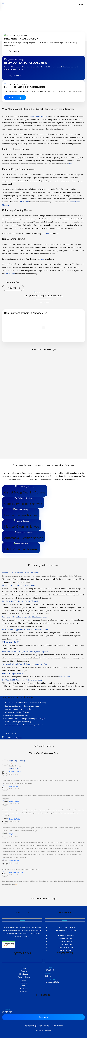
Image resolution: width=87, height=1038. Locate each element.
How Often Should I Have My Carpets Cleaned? (20, 601)
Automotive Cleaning (66, 947)
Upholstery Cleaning (66, 938)
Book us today (15, 97)
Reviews (24, 983)
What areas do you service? (12, 674)
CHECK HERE (64, 677)
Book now (43, 1017)
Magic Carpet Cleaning (38, 116)
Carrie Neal (13, 786)
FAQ (24, 986)
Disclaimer (23, 989)
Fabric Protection (66, 944)
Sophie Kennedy (15, 771)
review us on (13, 768)
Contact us (23, 992)
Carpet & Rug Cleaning (66, 935)
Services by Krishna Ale (43, 1030)
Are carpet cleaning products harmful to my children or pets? (25, 629)
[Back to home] (8, 4)
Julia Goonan (14, 860)
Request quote (14, 75)
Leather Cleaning (66, 941)
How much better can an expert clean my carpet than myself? (25, 652)
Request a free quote (15, 26)
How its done (23, 974)
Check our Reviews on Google (43, 898)
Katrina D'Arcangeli (16, 872)
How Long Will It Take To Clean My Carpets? (19, 585)
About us (24, 971)
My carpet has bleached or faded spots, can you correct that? (25, 664)
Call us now (13, 51)
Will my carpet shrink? (10, 642)
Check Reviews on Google (44, 349)
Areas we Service (24, 977)
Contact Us (11, 733)
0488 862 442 (23, 202)
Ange (11, 834)
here (71, 164)
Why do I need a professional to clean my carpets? (21, 573)
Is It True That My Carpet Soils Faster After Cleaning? (22, 680)
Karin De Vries (14, 819)
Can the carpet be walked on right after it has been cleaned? (24, 617)
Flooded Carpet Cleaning (66, 927)
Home (24, 968)
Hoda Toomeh (14, 801)
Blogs (24, 980)
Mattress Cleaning (66, 950)
